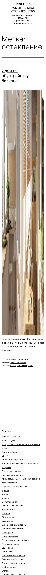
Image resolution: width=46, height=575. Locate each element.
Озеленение (7, 521)
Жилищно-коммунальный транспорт (20, 463)
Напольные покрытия (12, 506)
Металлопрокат (9, 502)
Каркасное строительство (15, 486)
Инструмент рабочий (12, 475)
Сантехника (7, 551)
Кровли (5, 494)
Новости (6, 513)
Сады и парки (8, 548)
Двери (5, 456)
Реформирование (10, 544)
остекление (22, 365)
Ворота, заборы (9, 452)
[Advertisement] (20, 412)
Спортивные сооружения (14, 563)
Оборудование (9, 517)
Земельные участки (11, 471)
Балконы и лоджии (18, 362)
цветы (30, 365)
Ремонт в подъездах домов (15, 540)
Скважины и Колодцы (12, 559)
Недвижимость (9, 509)
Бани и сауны (8, 440)
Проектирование (10, 536)
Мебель (5, 498)
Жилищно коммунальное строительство (23, 8)
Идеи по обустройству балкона (15, 75)
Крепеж (5, 490)
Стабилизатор (9, 567)
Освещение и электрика (14, 525)
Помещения (7, 532)
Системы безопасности (13, 555)
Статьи (5, 571)
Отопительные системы (13, 528)
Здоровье (6, 467)
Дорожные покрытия (12, 459)
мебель (13, 365)
